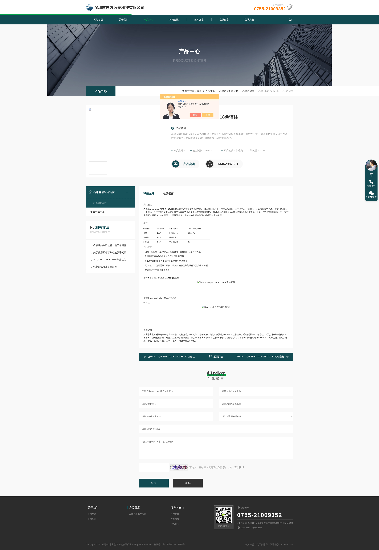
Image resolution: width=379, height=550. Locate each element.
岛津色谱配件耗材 (228, 91)
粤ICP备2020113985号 (174, 544)
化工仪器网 (262, 544)
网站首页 (98, 19)
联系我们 (249, 19)
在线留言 (224, 19)
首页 (199, 91)
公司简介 (92, 514)
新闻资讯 (174, 19)
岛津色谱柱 (248, 91)
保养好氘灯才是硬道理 (105, 266)
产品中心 (148, 19)
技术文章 (199, 19)
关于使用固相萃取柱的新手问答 (109, 252)
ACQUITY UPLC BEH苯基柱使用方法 (111, 259)
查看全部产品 (97, 212)
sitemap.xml (287, 544)
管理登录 (274, 544)
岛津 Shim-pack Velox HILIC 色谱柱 (176, 356)
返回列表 (218, 356)
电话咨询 (371, 186)
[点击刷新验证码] (179, 467)
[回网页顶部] (371, 175)
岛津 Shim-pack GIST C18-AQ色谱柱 (264, 356)
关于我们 (123, 19)
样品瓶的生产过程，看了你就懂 (109, 245)
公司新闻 (92, 519)
